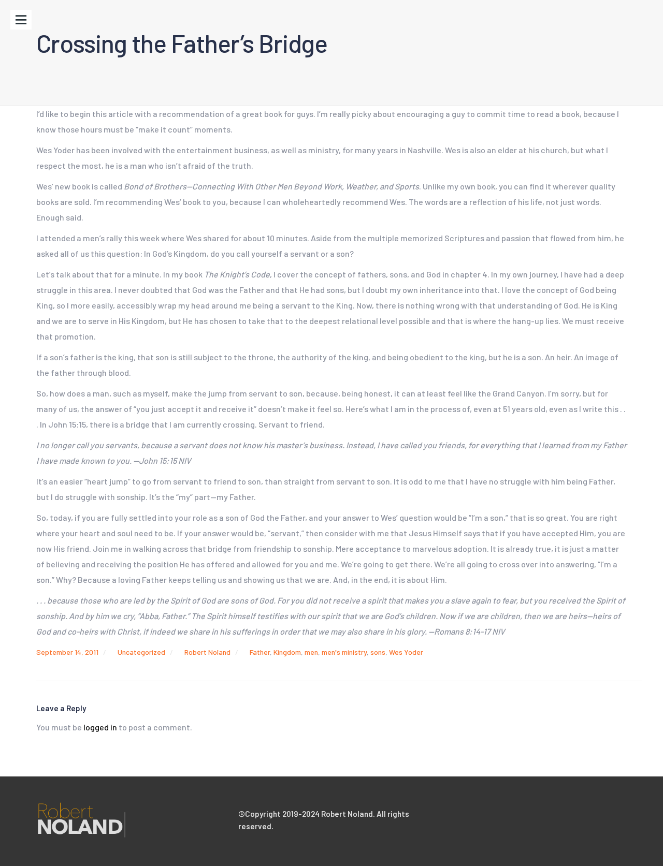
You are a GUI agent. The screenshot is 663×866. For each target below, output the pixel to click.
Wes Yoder (406, 652)
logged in (100, 727)
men (311, 652)
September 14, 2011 (67, 652)
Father (260, 652)
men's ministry (344, 652)
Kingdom (287, 652)
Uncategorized (141, 652)
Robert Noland (207, 652)
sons (377, 652)
